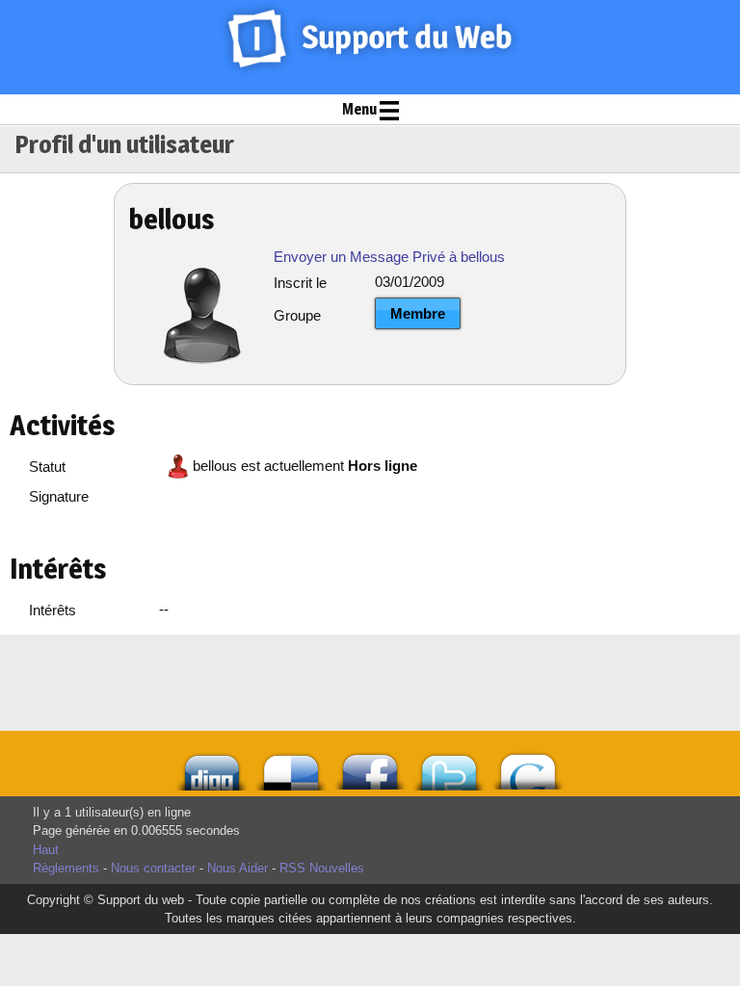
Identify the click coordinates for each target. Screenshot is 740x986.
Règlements (66, 868)
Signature (59, 496)
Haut (46, 850)
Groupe (297, 315)
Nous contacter (153, 868)
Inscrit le (300, 282)
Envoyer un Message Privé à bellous (389, 256)
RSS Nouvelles (321, 868)
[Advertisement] (288, 682)
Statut (47, 466)
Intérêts (52, 610)
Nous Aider (237, 868)
